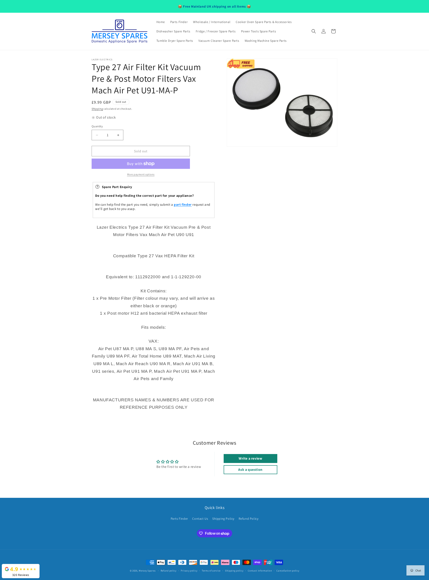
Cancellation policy (287, 570)
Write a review (250, 458)
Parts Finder (179, 519)
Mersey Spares (147, 570)
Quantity (97, 126)
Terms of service (211, 570)
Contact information (260, 570)
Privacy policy (189, 570)
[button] (314, 31)
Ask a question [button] (250, 469)
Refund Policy (249, 519)
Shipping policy (234, 570)
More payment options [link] (141, 174)
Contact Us (200, 519)
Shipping (97, 108)
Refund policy (169, 570)
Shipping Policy (223, 519)
